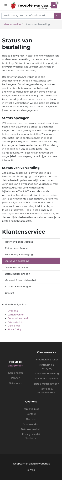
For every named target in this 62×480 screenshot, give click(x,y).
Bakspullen (15, 383)
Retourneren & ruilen (17, 248)
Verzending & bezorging (19, 254)
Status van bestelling (17, 260)
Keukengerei (15, 372)
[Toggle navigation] (6, 5)
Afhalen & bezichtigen (18, 286)
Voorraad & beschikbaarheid (21, 280)
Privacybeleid (15, 322)
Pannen (15, 377)
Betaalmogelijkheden (17, 273)
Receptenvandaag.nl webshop (31, 463)
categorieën (15, 365)
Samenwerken (16, 314)
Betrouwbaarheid (18, 318)
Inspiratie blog (31, 408)
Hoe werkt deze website (19, 241)
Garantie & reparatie (16, 267)
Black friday (14, 329)
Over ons (13, 310)
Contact (9, 293)
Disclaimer (14, 325)
